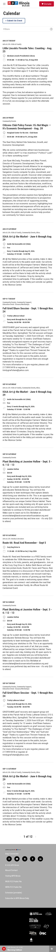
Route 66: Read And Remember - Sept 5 (24, 542)
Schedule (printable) (13, 893)
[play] (4, 948)
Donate (47, 4)
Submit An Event (14, 21)
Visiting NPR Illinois (12, 876)
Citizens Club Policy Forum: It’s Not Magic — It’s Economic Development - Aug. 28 (27, 127)
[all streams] (52, 948)
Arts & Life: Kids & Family (12, 44)
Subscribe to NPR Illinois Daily (17, 898)
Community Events (9, 121)
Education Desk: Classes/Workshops (16, 304)
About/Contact (11, 870)
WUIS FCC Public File (13, 882)
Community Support (24, 302)
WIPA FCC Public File (13, 887)
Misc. (38, 233)
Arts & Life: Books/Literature (13, 539)
